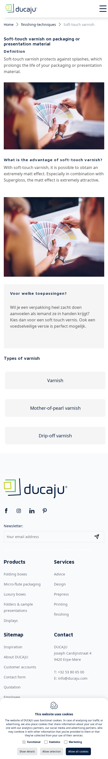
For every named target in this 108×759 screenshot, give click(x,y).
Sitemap (13, 634)
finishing (61, 614)
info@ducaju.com (72, 678)
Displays (11, 620)
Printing (61, 604)
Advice (59, 574)
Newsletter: (13, 525)
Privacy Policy (71, 550)
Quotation (12, 687)
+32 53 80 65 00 (71, 672)
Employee (12, 697)
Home (9, 24)
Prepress (61, 594)
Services (64, 562)
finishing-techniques (38, 24)
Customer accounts (20, 667)
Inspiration (13, 647)
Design (60, 584)
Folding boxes (15, 574)
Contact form (15, 677)
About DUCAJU (16, 657)
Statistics (54, 742)
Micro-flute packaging (22, 584)
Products (14, 562)
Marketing (75, 742)
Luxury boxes (15, 594)
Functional (33, 742)
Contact (63, 634)
